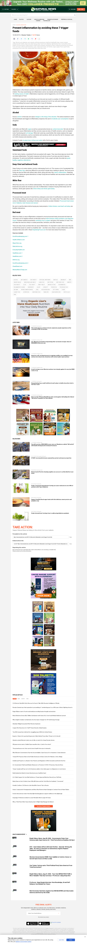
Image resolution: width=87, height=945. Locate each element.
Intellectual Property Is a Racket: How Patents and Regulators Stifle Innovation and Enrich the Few (39, 760)
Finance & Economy (52, 19)
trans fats (24, 48)
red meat (18, 46)
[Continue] (58, 913)
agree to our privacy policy (23, 941)
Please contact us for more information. (22, 551)
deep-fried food (41, 43)
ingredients (49, 45)
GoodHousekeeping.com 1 (20, 236)
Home (15, 19)
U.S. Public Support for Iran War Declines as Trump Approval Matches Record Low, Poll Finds (37, 777)
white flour (40, 48)
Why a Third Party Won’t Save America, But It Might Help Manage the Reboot (33, 802)
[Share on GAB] (28, 38)
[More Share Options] (39, 38)
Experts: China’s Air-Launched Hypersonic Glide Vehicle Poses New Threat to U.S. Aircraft (36, 736)
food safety (64, 43)
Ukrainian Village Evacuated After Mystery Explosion (26, 723)
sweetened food (17, 48)
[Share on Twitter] (21, 38)
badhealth (54, 42)
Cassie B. (40, 326)
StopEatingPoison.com (39, 230)
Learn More (61, 939)
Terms (50, 928)
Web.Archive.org (17, 246)
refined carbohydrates (27, 46)
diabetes (48, 43)
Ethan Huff (40, 395)
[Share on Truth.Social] (32, 38)
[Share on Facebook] (18, 38)
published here (39, 933)
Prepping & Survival (66, 19)
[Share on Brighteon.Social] (14, 38)
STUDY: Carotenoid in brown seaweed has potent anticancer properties (51, 458)
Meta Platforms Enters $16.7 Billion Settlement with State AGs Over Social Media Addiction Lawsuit (39, 715)
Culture (29, 19)
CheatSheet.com (17, 266)
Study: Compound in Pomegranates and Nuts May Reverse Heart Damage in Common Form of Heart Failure (41, 789)
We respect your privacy (43, 917)
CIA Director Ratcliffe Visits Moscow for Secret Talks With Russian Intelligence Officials (36, 703)
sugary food (59, 46)
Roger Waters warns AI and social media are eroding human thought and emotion (34, 711)
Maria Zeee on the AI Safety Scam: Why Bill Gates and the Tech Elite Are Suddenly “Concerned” (38, 781)
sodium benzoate (41, 46)
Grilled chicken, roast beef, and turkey (59, 206)
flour (59, 43)
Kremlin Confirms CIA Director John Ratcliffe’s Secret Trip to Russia (31, 785)
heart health (41, 284)
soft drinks (49, 46)
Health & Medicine (39, 19)
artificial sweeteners (40, 42)
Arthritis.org (16, 260)
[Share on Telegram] (25, 38)
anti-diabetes (23, 42)
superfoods (66, 46)
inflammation (29, 45)
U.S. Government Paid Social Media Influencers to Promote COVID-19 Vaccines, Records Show (38, 765)
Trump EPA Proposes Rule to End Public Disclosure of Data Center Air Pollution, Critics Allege (37, 756)
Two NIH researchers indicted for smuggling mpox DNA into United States (32, 732)
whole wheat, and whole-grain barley (44, 188)
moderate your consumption (60, 119)
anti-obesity (31, 42)
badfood (48, 42)
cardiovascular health (18, 43)
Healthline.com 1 (17, 253)
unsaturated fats (32, 48)
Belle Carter (40, 353)
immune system (20, 45)
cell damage (29, 133)
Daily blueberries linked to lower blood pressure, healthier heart (29, 773)
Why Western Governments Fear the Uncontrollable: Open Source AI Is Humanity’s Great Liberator (39, 752)
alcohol (19, 117)
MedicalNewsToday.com (20, 269)
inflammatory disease (39, 45)
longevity (58, 45)
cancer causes (64, 42)
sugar (54, 46)
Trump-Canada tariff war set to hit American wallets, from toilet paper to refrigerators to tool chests (39, 769)
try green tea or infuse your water (32, 140)
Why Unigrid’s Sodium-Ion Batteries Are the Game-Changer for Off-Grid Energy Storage (36, 719)
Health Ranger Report (19, 834)
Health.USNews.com (19, 239)
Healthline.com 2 (17, 256)
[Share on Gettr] (36, 38)
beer (58, 42)
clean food (27, 43)
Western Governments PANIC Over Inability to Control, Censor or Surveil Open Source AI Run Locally (50, 857)
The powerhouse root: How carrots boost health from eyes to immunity (32, 748)
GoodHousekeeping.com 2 (20, 263)
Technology (46, 20)
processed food (64, 287)
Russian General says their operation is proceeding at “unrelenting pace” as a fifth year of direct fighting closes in (42, 707)
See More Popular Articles (43, 806)
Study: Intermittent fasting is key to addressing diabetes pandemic (50, 513)
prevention (64, 45)
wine (44, 48)
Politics (21, 19)
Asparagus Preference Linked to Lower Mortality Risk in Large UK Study (32, 797)
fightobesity (55, 43)
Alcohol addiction (21, 24)
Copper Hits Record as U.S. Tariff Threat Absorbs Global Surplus (30, 728)
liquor (53, 45)
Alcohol (18, 42)
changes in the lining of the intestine (45, 117)
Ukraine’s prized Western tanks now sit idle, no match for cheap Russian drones (34, 740)
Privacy (47, 928)
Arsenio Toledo (26, 35)
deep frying (34, 43)
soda (34, 46)
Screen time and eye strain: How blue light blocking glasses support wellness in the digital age (37, 793)
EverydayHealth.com (19, 250)
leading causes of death (21, 94)
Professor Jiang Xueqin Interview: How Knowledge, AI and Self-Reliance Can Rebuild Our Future (50, 883)
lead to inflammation (60, 172)
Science (38, 20)
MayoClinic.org (17, 243)
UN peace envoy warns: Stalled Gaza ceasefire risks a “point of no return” (32, 744)
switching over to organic (42, 220)
